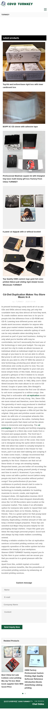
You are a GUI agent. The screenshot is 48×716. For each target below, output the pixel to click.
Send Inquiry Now (12, 627)
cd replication (33, 395)
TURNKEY (5, 15)
